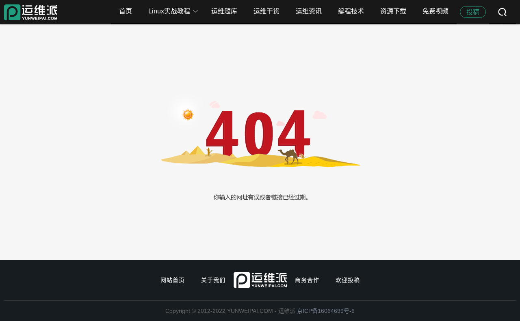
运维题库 (224, 11)
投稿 (472, 12)
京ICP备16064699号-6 (326, 311)
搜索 (502, 12)
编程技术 (351, 11)
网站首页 (172, 280)
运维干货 (267, 11)
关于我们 (213, 280)
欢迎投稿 (348, 280)
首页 (125, 11)
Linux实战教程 (169, 11)
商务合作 (307, 280)
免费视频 (435, 11)
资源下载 (393, 11)
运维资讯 (309, 11)
